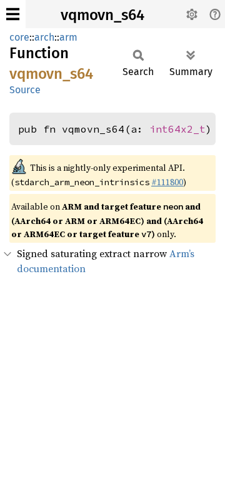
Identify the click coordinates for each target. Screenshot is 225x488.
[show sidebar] (13, 14)
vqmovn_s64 (102, 15)
